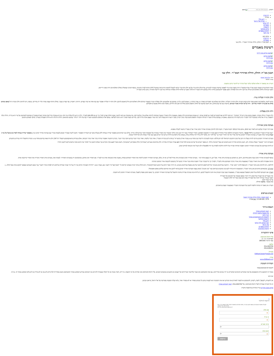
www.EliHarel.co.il (266, 259)
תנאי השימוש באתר (225, 284)
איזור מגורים (265, 324)
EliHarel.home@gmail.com (264, 254)
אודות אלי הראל (259, 21)
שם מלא (266, 310)
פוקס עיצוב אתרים (267, 288)
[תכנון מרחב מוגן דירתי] (264, 53)
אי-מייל (266, 317)
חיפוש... (270, 9)
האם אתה (265, 331)
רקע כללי (262, 19)
